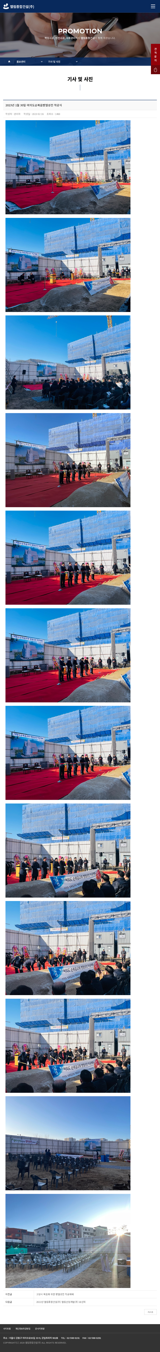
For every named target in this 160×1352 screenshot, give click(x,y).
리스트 (150, 1312)
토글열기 (153, 6)
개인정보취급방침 (22, 1328)
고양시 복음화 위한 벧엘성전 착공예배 (55, 1294)
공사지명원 (39, 1328)
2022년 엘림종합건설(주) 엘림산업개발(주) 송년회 (61, 1301)
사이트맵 (7, 1328)
